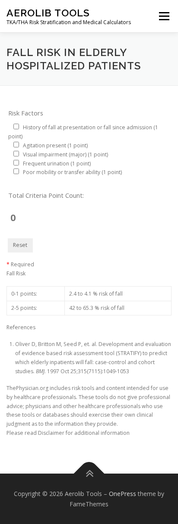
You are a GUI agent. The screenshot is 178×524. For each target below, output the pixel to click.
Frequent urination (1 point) (57, 163)
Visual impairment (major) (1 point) (65, 154)
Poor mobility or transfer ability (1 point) (72, 172)
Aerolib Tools (48, 13)
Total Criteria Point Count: (46, 195)
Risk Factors (25, 113)
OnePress (122, 494)
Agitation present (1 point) (55, 145)
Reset (20, 245)
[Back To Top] (89, 473)
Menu (163, 16)
